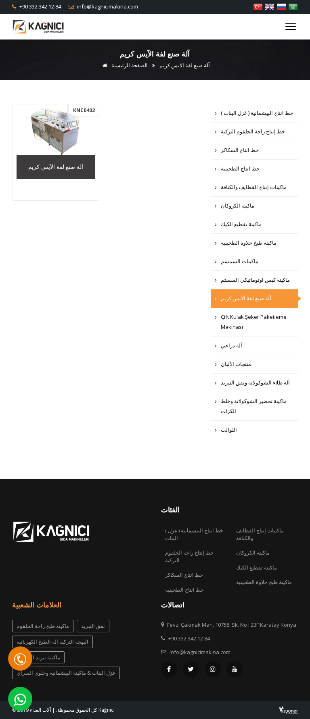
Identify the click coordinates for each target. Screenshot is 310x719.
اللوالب (229, 429)
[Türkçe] (258, 6)
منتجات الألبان (236, 364)
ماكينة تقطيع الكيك (241, 224)
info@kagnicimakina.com (107, 6)
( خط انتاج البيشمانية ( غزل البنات (257, 112)
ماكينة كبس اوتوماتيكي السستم (255, 279)
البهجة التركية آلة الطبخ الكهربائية (52, 641)
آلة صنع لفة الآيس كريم (246, 298)
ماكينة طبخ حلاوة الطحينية (248, 242)
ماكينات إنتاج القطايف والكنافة (254, 187)
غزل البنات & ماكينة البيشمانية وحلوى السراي (66, 672)
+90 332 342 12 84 (39, 6)
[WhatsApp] (20, 699)
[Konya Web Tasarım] (288, 709)
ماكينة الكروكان (237, 205)
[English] (269, 6)
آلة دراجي (231, 345)
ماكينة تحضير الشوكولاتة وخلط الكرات (254, 406)
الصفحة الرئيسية (129, 65)
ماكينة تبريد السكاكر (38, 657)
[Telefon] (20, 658)
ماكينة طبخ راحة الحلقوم (43, 626)
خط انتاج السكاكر (240, 150)
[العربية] (293, 6)
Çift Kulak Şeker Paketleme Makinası (254, 321)
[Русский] (281, 6)
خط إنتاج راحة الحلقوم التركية (253, 131)
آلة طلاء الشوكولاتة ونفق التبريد (255, 382)
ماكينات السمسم (239, 261)
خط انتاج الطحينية (240, 168)
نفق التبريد (93, 626)
